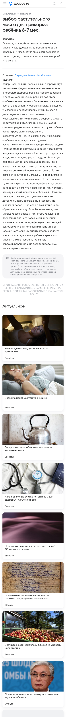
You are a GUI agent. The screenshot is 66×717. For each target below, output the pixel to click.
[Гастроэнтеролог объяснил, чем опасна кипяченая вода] (33, 437)
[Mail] (10, 3)
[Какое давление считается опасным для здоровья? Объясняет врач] (33, 486)
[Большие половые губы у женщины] (33, 387)
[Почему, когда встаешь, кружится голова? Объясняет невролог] (33, 535)
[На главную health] (20, 3)
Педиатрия (25, 14)
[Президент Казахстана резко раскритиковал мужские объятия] (33, 684)
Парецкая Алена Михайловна (32, 75)
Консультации (9, 14)
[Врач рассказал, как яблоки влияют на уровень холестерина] (33, 634)
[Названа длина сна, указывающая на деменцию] (33, 338)
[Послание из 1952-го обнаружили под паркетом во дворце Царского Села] (33, 585)
